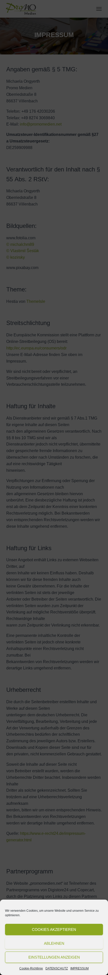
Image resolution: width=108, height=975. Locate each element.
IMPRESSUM (79, 968)
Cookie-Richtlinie (31, 968)
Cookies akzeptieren (54, 929)
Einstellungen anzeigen (54, 957)
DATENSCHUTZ (56, 968)
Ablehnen (54, 943)
